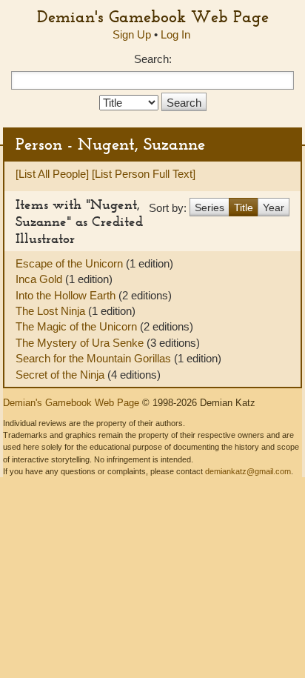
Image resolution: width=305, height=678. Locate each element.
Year (273, 207)
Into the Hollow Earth (67, 295)
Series (209, 207)
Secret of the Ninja (61, 374)
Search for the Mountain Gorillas (95, 358)
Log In (175, 34)
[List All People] (52, 173)
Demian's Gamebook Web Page (153, 16)
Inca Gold (40, 279)
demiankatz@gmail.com (248, 471)
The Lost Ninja (52, 311)
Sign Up (132, 34)
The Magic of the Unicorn (78, 326)
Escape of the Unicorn (71, 263)
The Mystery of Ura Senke (81, 342)
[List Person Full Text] (143, 173)
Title (243, 207)
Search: (153, 59)
